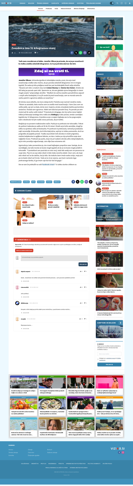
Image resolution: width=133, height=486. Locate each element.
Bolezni (31, 3)
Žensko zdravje (42, 3)
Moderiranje (52, 463)
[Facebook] (125, 3)
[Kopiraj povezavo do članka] (89, 53)
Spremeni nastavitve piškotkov (76, 463)
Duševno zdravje (68, 3)
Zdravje (22, 3)
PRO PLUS (43, 463)
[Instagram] (122, 3)
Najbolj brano (101, 149)
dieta (33, 182)
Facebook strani (48, 164)
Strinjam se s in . (110, 359)
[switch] (112, 3)
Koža (56, 8)
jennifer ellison (16, 182)
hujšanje (26, 182)
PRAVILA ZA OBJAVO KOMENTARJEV (24, 250)
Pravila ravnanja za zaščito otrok (57, 467)
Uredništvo (35, 463)
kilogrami (41, 182)
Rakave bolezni (66, 8)
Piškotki (61, 463)
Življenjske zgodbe (93, 3)
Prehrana (49, 8)
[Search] (117, 3)
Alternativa (91, 8)
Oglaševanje (25, 463)
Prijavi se (83, 264)
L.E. (15, 53)
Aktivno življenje (79, 8)
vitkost (49, 182)
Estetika (80, 3)
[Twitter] (76, 53)
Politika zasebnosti (94, 463)
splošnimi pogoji (110, 358)
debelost (57, 182)
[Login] (130, 3)
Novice (40, 8)
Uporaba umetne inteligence (78, 467)
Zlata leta (55, 3)
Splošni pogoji (107, 463)
